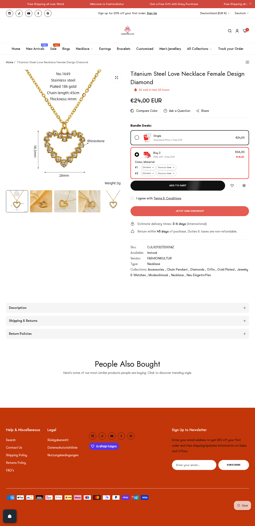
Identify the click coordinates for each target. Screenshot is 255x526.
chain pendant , (178, 269)
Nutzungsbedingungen (62, 455)
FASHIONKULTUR (159, 258)
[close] (250, 4)
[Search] (229, 31)
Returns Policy (16, 463)
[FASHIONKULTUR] (127, 31)
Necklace (153, 264)
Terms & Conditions (167, 198)
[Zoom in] (117, 78)
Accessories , (157, 269)
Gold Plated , (226, 269)
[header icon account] (237, 31)
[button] (232, 186)
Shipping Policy (16, 455)
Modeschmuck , (159, 275)
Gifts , (212, 269)
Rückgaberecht (58, 440)
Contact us (14, 447)
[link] (84, 49)
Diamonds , (198, 269)
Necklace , (178, 275)
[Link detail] (9, 13)
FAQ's (10, 470)
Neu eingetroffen (198, 275)
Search (11, 440)
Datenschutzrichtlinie (62, 447)
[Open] (10, 516)
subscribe (233, 465)
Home (9, 62)
